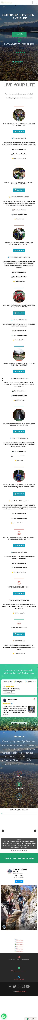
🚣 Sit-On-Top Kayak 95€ (19, 552)
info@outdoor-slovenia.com (19, 971)
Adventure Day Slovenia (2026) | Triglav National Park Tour (19, 364)
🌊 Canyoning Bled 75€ (19, 138)
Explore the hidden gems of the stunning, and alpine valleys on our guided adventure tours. (19, 384)
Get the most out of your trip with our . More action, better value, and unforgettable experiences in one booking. (19, 203)
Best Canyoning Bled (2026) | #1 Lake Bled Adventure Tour (19, 124)
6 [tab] (22, 850)
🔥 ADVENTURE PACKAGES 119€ (19, 197)
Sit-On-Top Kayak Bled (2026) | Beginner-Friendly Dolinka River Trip (19, 538)
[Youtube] (28, 986)
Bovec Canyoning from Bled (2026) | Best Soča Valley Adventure (19, 424)
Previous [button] (3, 830)
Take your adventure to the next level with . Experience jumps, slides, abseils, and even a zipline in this (19, 507)
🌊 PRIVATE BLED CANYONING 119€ (19, 257)
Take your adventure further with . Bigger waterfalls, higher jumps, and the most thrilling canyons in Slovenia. (19, 444)
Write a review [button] (9, 692)
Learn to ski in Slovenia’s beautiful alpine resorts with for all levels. (19, 647)
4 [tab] (17, 850)
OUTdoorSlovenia (21, 991)
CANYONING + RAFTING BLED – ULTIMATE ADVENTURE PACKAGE (19, 183)
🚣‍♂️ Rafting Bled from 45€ (19, 319)
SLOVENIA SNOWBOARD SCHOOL (19, 587)
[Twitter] (14, 986)
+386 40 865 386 (19, 979)
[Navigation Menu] (35, 2)
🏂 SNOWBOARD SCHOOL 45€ (19, 600)
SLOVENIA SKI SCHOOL (19, 628)
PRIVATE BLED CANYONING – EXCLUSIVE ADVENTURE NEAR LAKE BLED (19, 243)
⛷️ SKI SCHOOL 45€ (19, 641)
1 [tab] (11, 850)
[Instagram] (23, 986)
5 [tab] (20, 850)
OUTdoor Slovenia (19, 50)
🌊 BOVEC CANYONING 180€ (19, 438)
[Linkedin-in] (19, 986)
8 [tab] (26, 850)
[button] (18, 681)
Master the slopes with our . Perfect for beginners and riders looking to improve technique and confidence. (19, 606)
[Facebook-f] (10, 986)
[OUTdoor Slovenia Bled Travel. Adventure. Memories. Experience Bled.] (6, 2)
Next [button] (35, 830)
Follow (20, 881)
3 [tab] (15, 850)
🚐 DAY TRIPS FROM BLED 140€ (20, 378)
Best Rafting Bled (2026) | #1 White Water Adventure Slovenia (19, 306)
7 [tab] (24, 850)
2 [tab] (13, 850)
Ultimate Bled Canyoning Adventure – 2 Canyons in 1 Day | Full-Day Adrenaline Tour (19, 486)
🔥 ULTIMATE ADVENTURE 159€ (19, 501)
